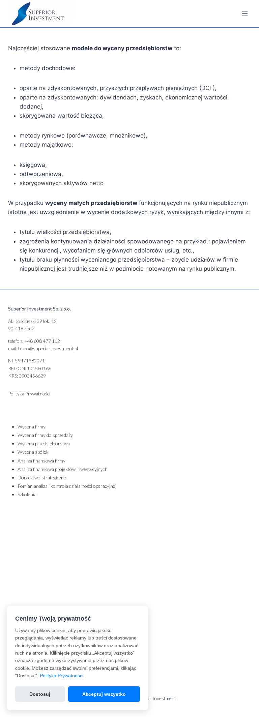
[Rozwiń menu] (244, 13)
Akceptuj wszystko (104, 694)
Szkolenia (27, 494)
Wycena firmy (32, 426)
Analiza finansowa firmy (41, 461)
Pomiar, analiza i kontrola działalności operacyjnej (67, 486)
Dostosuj (39, 694)
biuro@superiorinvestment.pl (48, 348)
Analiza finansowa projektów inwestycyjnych (63, 469)
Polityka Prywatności (61, 675)
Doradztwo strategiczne (42, 477)
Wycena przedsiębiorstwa (44, 443)
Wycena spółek (33, 452)
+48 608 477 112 (42, 341)
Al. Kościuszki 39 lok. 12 (32, 321)
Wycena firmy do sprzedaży (45, 435)
